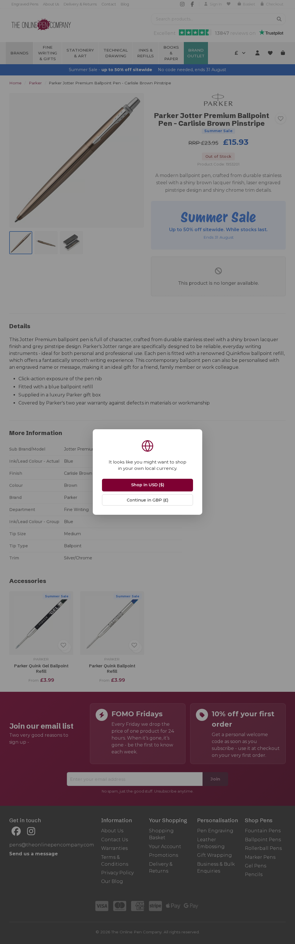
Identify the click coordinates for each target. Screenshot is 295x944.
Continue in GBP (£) (147, 500)
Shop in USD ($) (147, 484)
